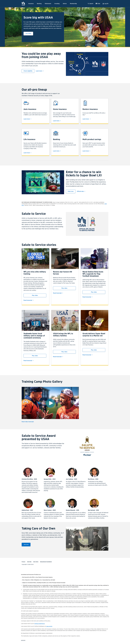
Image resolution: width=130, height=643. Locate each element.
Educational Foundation (46, 561)
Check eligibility (29, 71)
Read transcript (29, 300)
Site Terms (35, 561)
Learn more (40, 71)
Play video (35, 295)
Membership (73, 3)
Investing (57, 3)
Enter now (71, 191)
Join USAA (29, 33)
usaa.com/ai (49, 626)
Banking (39, 3)
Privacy (23, 561)
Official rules (81, 191)
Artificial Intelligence (39, 623)
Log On (106, 3)
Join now (27, 544)
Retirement (48, 3)
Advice (65, 3)
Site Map (29, 561)
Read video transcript (28, 421)
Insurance (31, 3)
